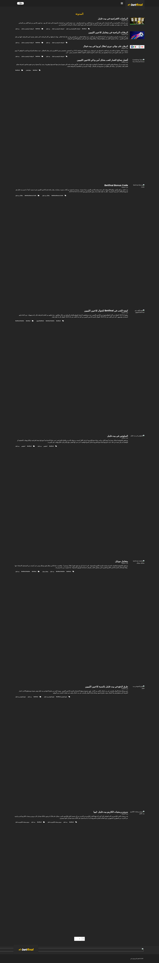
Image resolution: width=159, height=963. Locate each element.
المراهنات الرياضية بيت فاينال (27, 28)
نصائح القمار (28, 70)
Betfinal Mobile (19, 320)
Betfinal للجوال (40, 320)
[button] (121, 3)
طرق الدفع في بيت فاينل (20, 696)
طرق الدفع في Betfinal (61, 696)
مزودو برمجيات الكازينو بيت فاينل (22, 822)
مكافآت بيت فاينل (19, 195)
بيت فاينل (17, 28)
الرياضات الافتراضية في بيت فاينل (73, 28)
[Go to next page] (76, 939)
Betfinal (38, 28)
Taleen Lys (124, 20)
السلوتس (23, 446)
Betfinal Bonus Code (30, 195)
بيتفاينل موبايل (45, 571)
